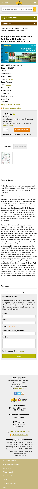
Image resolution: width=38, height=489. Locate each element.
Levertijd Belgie (8, 125)
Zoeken (34, 9)
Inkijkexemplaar (20, 146)
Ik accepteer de (15, 351)
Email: (4, 320)
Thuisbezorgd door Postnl (20, 435)
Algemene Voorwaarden (11, 464)
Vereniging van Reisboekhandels (20, 431)
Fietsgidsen (20, 30)
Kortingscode (7, 468)
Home (11, 28)
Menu (5, 2)
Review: (5, 337)
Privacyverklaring (8, 472)
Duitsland (26, 28)
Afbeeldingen (7, 146)
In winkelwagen (20, 129)
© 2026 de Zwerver (9, 460)
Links (4, 487)
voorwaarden (20, 351)
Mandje (35, 2)
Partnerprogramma (9, 483)
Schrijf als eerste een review (10, 104)
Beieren (3, 30)
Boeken (11, 30)
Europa (17, 28)
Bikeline (8, 85)
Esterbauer (11, 79)
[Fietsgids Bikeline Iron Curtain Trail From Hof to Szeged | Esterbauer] (18, 53)
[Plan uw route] (22, 393)
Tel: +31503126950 (31, 2)
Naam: (4, 313)
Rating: (5, 326)
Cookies (5, 479)
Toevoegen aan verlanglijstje (12, 108)
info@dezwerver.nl (20, 389)
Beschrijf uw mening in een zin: (13, 330)
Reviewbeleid (7, 476)
